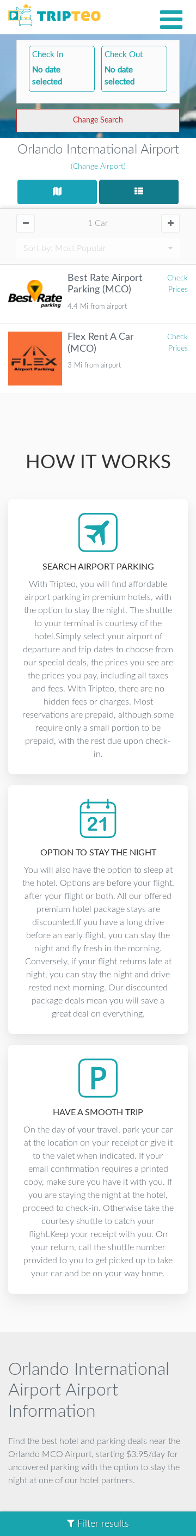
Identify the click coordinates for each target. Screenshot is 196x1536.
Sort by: (64, 248)
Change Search (98, 120)
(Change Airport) (98, 166)
